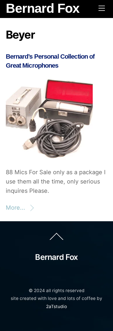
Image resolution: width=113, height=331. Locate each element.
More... (15, 207)
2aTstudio (56, 306)
